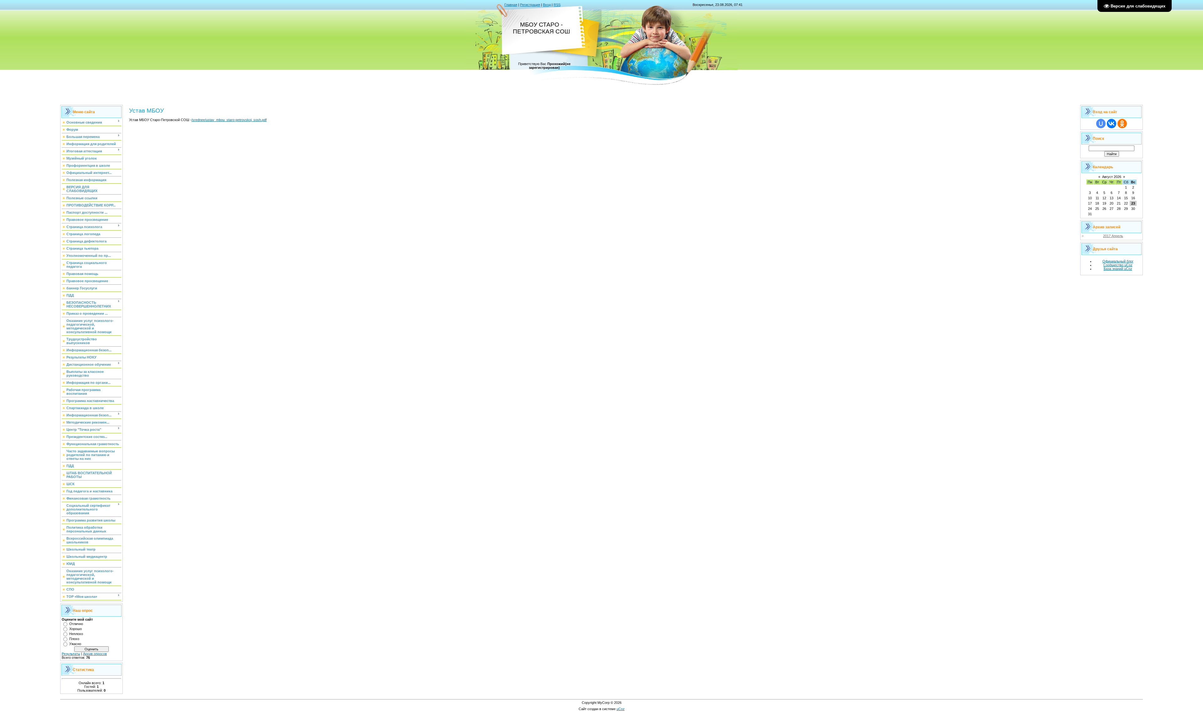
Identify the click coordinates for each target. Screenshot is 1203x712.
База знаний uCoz (1118, 269)
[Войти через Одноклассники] (1122, 123)
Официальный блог (1117, 261)
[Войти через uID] (1101, 123)
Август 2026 (1111, 177)
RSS (557, 5)
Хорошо (75, 629)
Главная (510, 5)
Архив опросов (95, 654)
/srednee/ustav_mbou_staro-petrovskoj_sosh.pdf (229, 120)
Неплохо (76, 634)
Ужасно (75, 644)
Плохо (74, 639)
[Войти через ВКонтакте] (1111, 123)
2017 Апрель (1113, 236)
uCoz (621, 709)
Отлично (76, 624)
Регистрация (530, 5)
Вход (547, 5)
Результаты (71, 654)
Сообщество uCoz (1118, 265)
